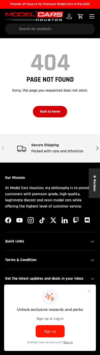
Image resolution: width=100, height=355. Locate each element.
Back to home (50, 111)
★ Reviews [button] (94, 183)
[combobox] (50, 28)
